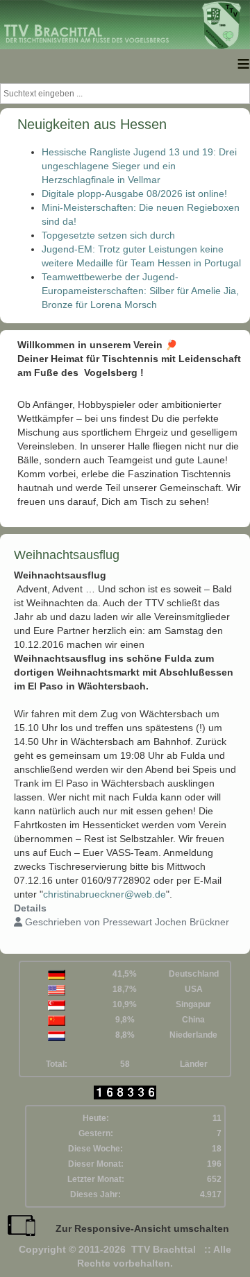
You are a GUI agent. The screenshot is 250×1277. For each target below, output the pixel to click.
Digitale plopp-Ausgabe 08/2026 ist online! (134, 193)
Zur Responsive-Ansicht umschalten (142, 1228)
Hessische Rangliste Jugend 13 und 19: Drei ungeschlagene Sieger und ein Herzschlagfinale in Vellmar (139, 165)
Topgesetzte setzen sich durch (108, 235)
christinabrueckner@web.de (104, 894)
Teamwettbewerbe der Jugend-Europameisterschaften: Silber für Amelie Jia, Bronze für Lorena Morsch (140, 290)
